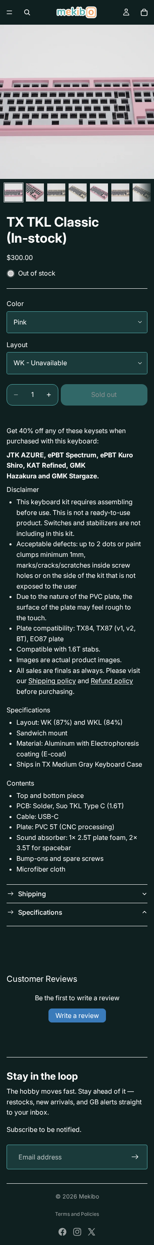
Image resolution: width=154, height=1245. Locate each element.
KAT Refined (46, 465)
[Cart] (144, 12)
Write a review (77, 1015)
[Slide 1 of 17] (14, 192)
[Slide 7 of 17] (142, 192)
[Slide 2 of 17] (35, 192)
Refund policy (112, 681)
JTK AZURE (25, 455)
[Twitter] (92, 1232)
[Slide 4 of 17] (78, 192)
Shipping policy (52, 681)
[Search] (27, 12)
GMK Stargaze (74, 476)
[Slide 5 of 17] (99, 192)
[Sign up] (135, 1157)
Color (15, 303)
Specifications (40, 912)
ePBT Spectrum (72, 455)
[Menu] (9, 12)
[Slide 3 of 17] (56, 192)
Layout (17, 345)
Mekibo (89, 1196)
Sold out (104, 394)
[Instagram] (77, 1232)
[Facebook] (62, 1232)
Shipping (32, 894)
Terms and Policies (77, 1214)
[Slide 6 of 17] (120, 192)
